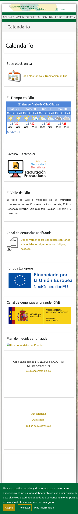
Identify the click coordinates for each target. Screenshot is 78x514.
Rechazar (25, 507)
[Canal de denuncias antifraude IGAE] (39, 309)
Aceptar (9, 507)
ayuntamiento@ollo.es (38, 370)
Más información (44, 507)
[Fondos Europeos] (39, 275)
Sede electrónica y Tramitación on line (44, 75)
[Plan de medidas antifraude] (25, 345)
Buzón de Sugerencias (38, 425)
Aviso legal (38, 419)
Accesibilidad (38, 413)
